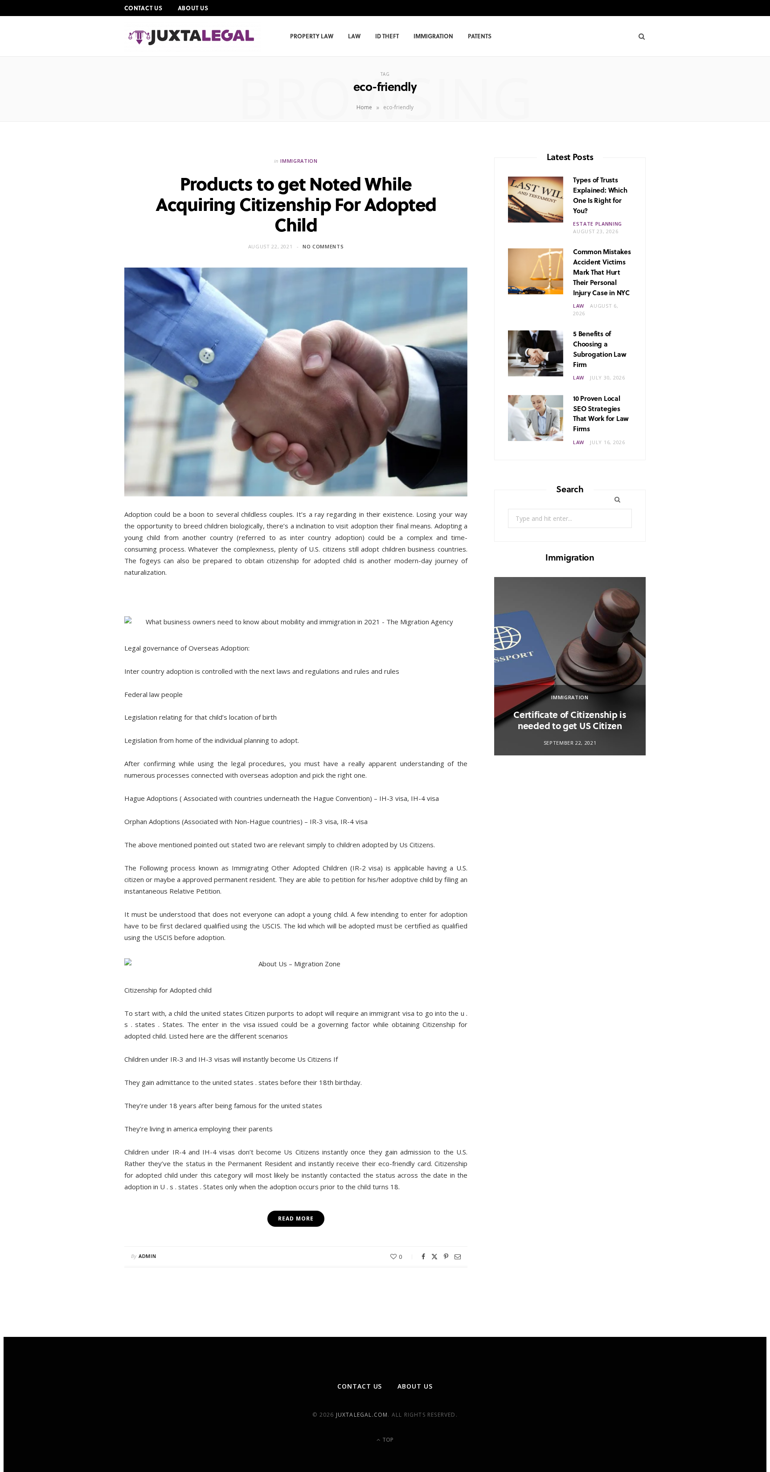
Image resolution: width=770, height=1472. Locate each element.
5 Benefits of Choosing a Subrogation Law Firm (600, 349)
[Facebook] (423, 1256)
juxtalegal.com (362, 1414)
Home (364, 107)
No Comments (323, 246)
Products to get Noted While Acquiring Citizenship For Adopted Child (296, 203)
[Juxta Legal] (192, 37)
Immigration (433, 36)
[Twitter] (434, 1256)
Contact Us (143, 8)
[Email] (458, 1256)
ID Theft (387, 36)
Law (354, 36)
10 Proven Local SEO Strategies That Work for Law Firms (601, 413)
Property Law (311, 36)
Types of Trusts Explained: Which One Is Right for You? (600, 195)
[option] (570, 666)
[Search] (639, 36)
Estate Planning (597, 223)
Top (387, 1439)
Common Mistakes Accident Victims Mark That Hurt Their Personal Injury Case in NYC (602, 272)
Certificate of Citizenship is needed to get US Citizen (569, 720)
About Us (193, 8)
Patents (479, 36)
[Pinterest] (446, 1256)
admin (147, 1256)
